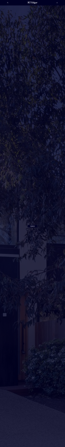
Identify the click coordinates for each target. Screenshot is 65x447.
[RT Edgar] (32, 3)
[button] (2, 226)
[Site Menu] (59, 2)
